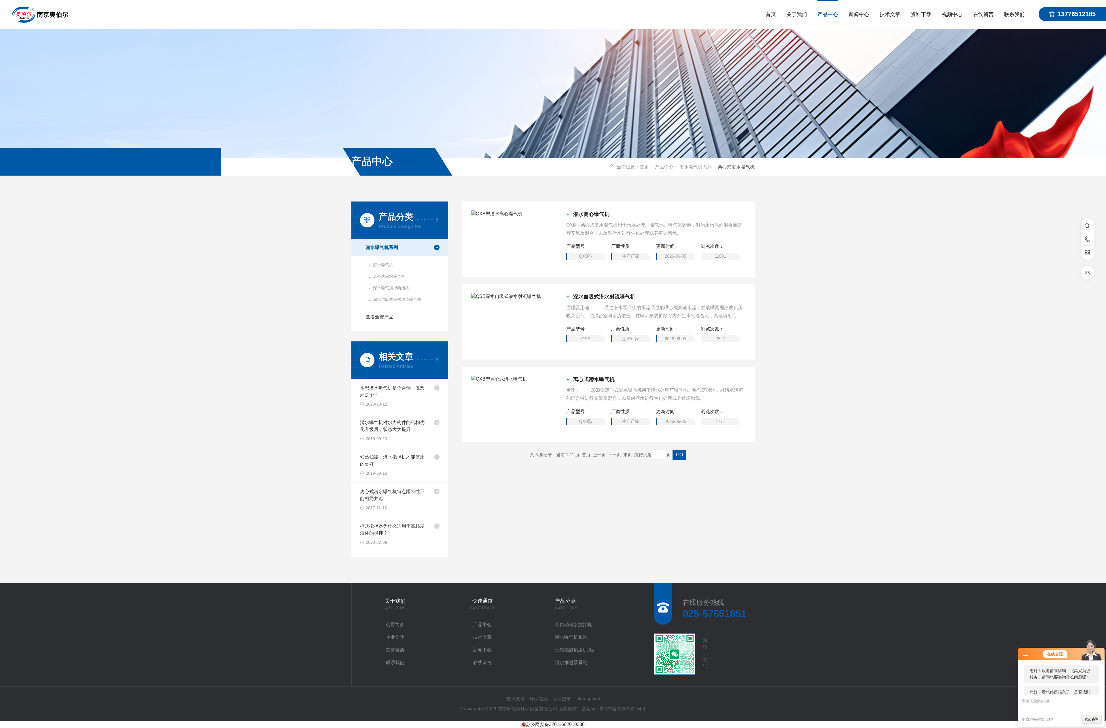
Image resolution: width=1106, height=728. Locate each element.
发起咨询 (1092, 719)
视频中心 (952, 14)
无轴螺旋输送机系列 (575, 649)
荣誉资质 (395, 649)
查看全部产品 (379, 316)
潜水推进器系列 (571, 662)
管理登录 (561, 698)
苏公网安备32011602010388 (555, 724)
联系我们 (1014, 14)
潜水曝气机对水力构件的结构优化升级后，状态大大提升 (392, 426)
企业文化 (395, 637)
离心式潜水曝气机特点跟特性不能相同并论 (392, 495)
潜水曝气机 (383, 265)
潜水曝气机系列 (695, 166)
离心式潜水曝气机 (389, 276)
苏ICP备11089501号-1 (623, 708)
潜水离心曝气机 (591, 214)
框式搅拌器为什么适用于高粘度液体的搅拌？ (392, 529)
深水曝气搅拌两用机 (391, 288)
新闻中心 (859, 14)
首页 (771, 14)
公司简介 (395, 624)
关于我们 (796, 14)
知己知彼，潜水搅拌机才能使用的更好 (392, 460)
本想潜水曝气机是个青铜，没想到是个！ (392, 391)
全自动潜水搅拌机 (573, 624)
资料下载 (921, 14)
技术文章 (890, 14)
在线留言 (983, 14)
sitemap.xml (587, 698)
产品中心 (827, 14)
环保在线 (538, 698)
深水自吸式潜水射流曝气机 (397, 299)
